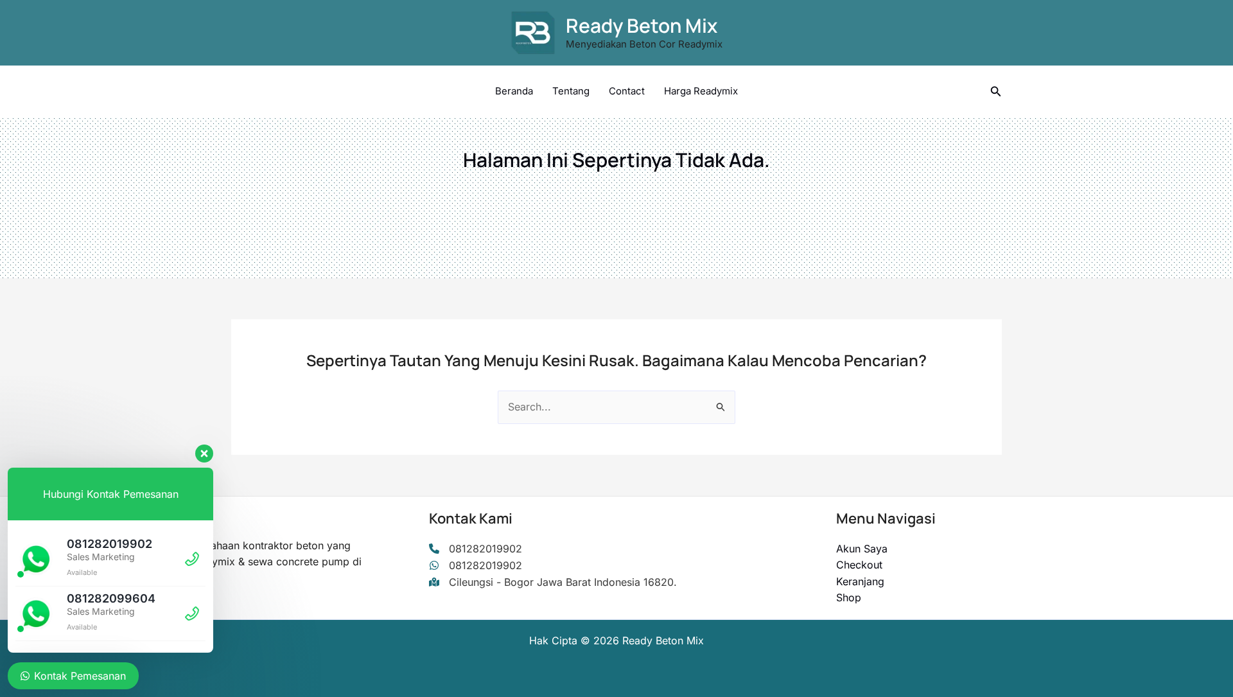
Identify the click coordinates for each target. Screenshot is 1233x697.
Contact (627, 91)
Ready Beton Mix (641, 25)
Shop (848, 597)
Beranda (514, 91)
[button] (996, 92)
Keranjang (860, 581)
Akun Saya (862, 548)
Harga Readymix (701, 91)
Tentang (571, 91)
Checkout (859, 564)
